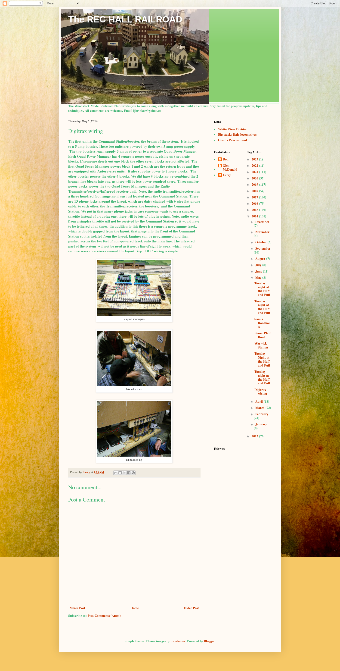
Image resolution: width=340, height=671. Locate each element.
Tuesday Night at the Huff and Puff (262, 359)
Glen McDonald (230, 168)
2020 (255, 178)
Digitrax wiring (260, 391)
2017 (255, 197)
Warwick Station (261, 345)
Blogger (209, 641)
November (262, 231)
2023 (255, 159)
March (260, 407)
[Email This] (115, 472)
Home (134, 607)
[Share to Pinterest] (133, 472)
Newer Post (77, 607)
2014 (255, 216)
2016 (255, 203)
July (258, 264)
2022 (255, 165)
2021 (255, 171)
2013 (255, 436)
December (262, 221)
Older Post (191, 607)
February (261, 413)
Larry (227, 175)
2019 (255, 184)
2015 (255, 209)
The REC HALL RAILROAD (125, 19)
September (262, 248)
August (260, 258)
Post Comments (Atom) (104, 615)
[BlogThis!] (120, 472)
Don (226, 159)
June (259, 271)
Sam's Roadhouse (262, 323)
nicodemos (178, 641)
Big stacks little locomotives (237, 134)
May (258, 277)
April (259, 401)
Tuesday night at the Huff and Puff (262, 289)
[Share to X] (124, 472)
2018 (255, 190)
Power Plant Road (263, 335)
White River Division (232, 129)
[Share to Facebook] (129, 472)
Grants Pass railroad (232, 140)
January (261, 424)
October (261, 242)
